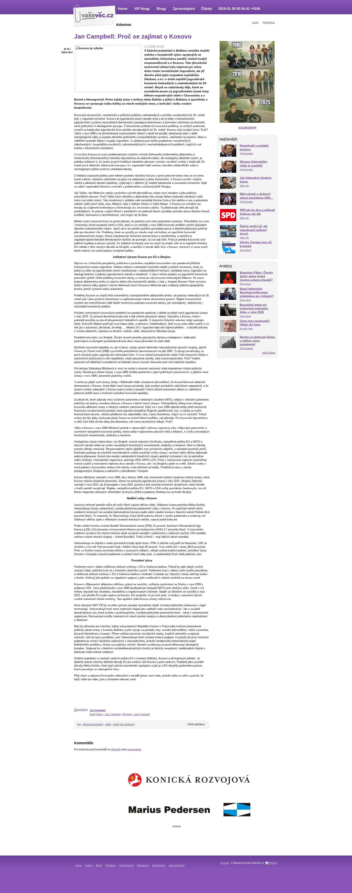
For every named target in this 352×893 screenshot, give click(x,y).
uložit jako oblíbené (123, 724)
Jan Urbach (245, 250)
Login (255, 22)
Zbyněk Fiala (246, 328)
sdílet (108, 724)
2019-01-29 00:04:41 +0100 (239, 9)
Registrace (143, 865)
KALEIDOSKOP (247, 127)
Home (122, 9)
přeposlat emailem (93, 724)
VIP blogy (142, 9)
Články (206, 9)
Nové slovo (245, 284)
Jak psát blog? (176, 865)
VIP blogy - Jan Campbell (136, 714)
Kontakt (225, 863)
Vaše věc (244, 185)
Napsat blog (158, 865)
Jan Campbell (98, 710)
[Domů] (94, 15)
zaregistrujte (134, 749)
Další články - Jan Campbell (105, 714)
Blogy (161, 9)
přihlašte (116, 749)
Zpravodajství (184, 9)
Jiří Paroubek (246, 153)
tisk (79, 724)
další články (268, 352)
